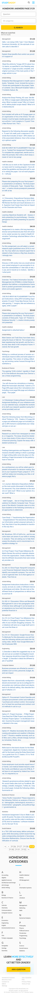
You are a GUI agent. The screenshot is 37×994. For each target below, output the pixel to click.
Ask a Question (18, 969)
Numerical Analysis (25, 918)
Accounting (5, 875)
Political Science (24, 930)
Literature (22, 898)
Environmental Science (8, 928)
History (21, 877)
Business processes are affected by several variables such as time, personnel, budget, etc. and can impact (18, 670)
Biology (4, 895)
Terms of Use (26, 984)
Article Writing (6, 887)
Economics (5, 920)
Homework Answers (8, 977)
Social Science (23, 948)
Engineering (5, 923)
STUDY (8, 2)
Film (3, 935)
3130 (11, 849)
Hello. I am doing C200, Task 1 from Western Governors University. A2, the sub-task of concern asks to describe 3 (18, 44)
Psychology (22, 938)
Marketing (22, 908)
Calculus (4, 905)
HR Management (24, 880)
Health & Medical (24, 875)
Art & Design (5, 885)
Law (20, 895)
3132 (23, 849)
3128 (25, 846)
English (4, 925)
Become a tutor (7, 979)
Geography (5, 945)
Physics (21, 928)
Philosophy (22, 925)
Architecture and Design (9, 882)
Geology (4, 948)
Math (20, 910)
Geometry (4, 950)
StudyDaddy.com (23, 988)
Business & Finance (7, 898)
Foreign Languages (7, 938)
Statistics (22, 951)
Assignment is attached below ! (13, 330)
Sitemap (4, 986)
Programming (23, 935)
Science (21, 946)
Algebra (4, 877)
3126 (13, 846)
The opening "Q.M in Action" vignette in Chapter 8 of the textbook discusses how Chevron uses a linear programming (18, 373)
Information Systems (25, 888)
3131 (17, 849)
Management (23, 905)
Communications (7, 910)
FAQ (23, 979)
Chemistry (5, 908)
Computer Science (7, 913)
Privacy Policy (26, 982)
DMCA (4, 984)
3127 (19, 846)
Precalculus (22, 933)
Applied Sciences (7, 880)
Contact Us (5, 982)
